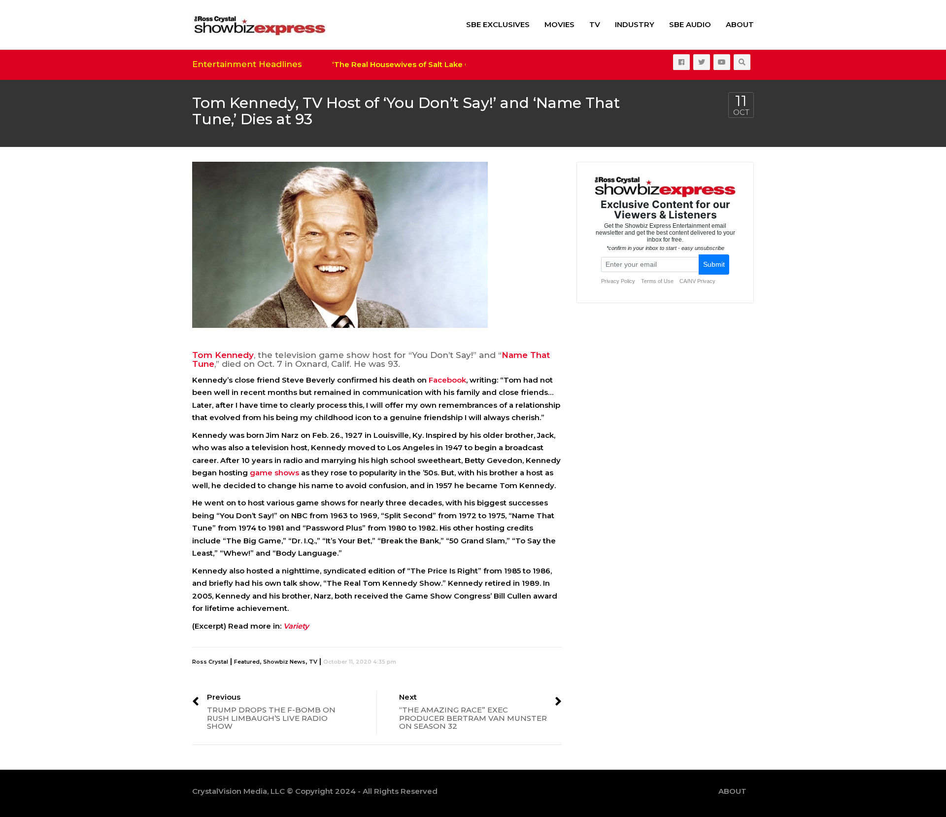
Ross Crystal (210, 661)
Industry (634, 24)
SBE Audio (690, 24)
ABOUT (740, 24)
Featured (247, 661)
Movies (559, 24)
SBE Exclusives (498, 24)
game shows (274, 472)
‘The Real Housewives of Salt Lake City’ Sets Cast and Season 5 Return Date (465, 64)
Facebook (447, 380)
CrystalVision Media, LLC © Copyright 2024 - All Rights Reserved (315, 791)
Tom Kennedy (223, 355)
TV (594, 24)
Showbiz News (284, 661)
